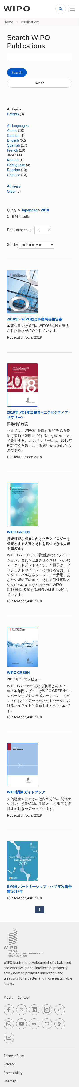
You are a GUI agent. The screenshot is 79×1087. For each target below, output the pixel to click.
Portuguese (16, 165)
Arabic (12, 130)
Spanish (13, 145)
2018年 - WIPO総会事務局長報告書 (34, 319)
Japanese (29, 210)
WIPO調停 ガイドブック (26, 792)
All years (14, 186)
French (12, 150)
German (13, 135)
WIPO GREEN (18, 532)
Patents (13, 114)
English (13, 140)
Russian (13, 170)
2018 (45, 210)
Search (17, 72)
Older (11, 191)
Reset (39, 83)
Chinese (13, 175)
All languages (18, 126)
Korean (12, 160)
